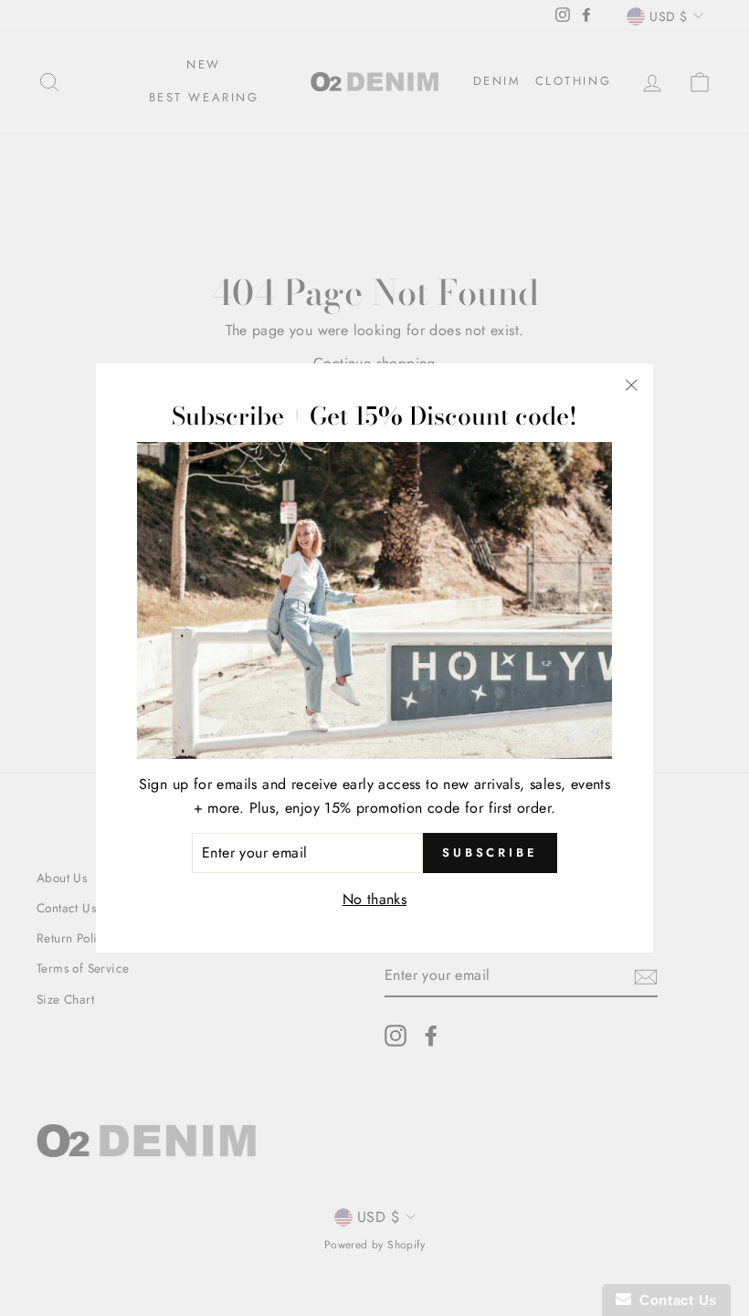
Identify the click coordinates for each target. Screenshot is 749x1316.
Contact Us (674, 1300)
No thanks (375, 899)
